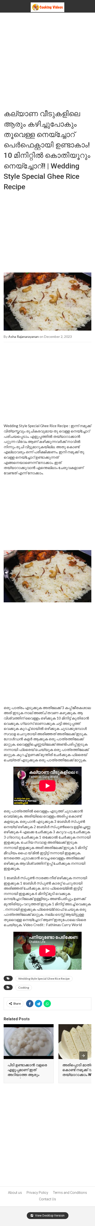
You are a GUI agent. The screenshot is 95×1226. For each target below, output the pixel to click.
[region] (47, 230)
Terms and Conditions (70, 1193)
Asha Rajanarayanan (23, 336)
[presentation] (83, 1056)
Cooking (23, 987)
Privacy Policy (37, 1193)
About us (15, 1193)
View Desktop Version (49, 1215)
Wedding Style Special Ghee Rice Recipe (44, 978)
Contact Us (47, 1199)
